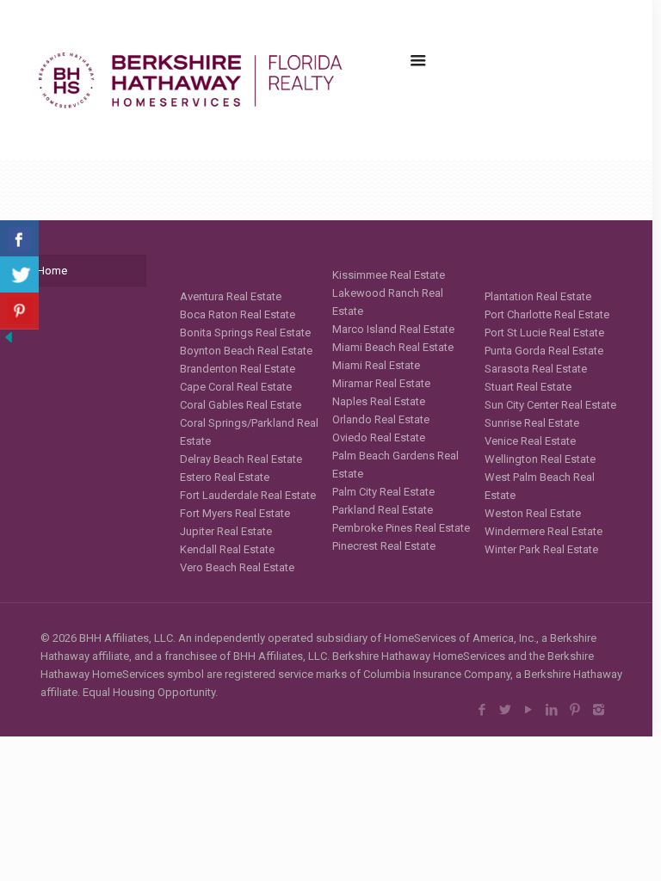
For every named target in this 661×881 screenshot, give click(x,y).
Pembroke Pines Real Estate (401, 527)
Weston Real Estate (533, 513)
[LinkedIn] (552, 710)
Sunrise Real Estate (532, 422)
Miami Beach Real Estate (393, 347)
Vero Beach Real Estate (237, 567)
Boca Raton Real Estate (237, 314)
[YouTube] (529, 710)
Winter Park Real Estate (541, 549)
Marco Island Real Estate (393, 329)
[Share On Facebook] (19, 238)
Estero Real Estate (224, 477)
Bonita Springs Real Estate (245, 332)
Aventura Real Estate (230, 296)
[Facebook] (482, 710)
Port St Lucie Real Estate (544, 332)
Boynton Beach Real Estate (246, 350)
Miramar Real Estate (381, 383)
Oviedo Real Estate (378, 437)
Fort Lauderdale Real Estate (248, 495)
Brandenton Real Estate (237, 368)
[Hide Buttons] (8, 342)
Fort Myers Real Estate (235, 513)
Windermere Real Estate (543, 531)
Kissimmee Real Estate (388, 274)
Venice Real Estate (530, 440)
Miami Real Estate (376, 365)
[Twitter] (506, 710)
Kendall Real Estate (227, 549)
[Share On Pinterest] (19, 311)
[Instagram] (599, 710)
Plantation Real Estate (538, 296)
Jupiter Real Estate (226, 531)
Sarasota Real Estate (536, 368)
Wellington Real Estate (540, 459)
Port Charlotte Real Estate (547, 314)
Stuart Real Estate (528, 386)
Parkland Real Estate (382, 509)
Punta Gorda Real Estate (544, 350)
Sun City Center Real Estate (550, 404)
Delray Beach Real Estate (241, 459)
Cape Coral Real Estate (236, 386)
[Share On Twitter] (19, 274)
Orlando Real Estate (380, 419)
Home (52, 270)
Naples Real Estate (378, 401)
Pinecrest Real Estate (384, 545)
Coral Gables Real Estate (240, 404)
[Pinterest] (575, 710)
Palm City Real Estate (383, 491)
